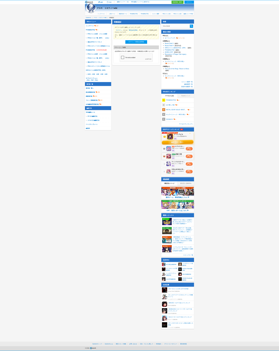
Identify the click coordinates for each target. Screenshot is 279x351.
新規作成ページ (123, 13)
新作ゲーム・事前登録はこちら (176, 197)
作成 (110, 2)
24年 (97, 74)
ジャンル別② (103, 34)
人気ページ (112, 13)
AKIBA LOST (173, 52)
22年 (106, 74)
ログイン (189, 2)
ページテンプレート (92, 124)
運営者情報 (183, 344)
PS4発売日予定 (145, 13)
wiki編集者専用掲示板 (92, 104)
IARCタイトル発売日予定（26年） (96, 70)
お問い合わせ (133, 344)
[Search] (191, 26)
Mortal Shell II (171, 43)
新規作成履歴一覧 (187, 86)
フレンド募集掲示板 (92, 100)
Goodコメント (185, 96)
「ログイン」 (119, 30)
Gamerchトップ (97, 344)
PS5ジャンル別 (166, 13)
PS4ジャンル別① (93, 54)
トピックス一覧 (188, 255)
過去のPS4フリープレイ (95, 62)
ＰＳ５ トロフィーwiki (107, 8)
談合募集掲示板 (90, 92)
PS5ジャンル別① (93, 34)
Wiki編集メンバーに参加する (140, 2)
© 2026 (87, 348)
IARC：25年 (91, 74)
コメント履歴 (155, 13)
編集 (101, 2)
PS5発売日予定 (134, 13)
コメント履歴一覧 (187, 82)
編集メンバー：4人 (123, 2)
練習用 (88, 128)
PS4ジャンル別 (177, 13)
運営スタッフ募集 (121, 344)
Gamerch (89, 2)
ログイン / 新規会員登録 (136, 42)
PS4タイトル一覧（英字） (95, 58)
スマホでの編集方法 (93, 120)
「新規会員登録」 (133, 30)
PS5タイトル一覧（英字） (95, 38)
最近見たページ (169, 183)
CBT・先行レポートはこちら (177, 210)
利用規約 (158, 344)
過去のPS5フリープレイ (95, 42)
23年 (101, 74)
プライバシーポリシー (170, 344)
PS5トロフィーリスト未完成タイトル (99, 46)
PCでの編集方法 (92, 116)
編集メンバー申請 (188, 13)
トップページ (101, 13)
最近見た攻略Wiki (185, 183)
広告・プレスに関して (146, 344)
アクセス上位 (169, 96)
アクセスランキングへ (186, 124)
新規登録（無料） (178, 2)
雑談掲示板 (89, 96)
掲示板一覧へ (90, 88)
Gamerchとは (109, 344)
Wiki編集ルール (90, 112)
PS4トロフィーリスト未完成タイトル (99, 66)
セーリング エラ (174, 38)
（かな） (107, 38)
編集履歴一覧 (188, 84)
